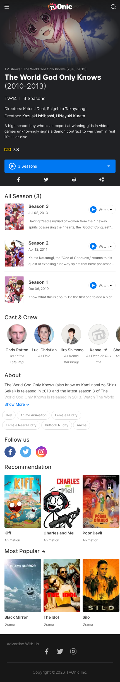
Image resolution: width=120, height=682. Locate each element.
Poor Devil (92, 533)
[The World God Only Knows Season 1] (14, 289)
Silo (86, 617)
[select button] (109, 166)
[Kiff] (22, 501)
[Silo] (101, 585)
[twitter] (25, 456)
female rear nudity (21, 425)
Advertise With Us (23, 643)
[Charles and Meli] (62, 501)
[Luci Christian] (44, 334)
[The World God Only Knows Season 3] (14, 216)
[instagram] (41, 456)
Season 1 (38, 282)
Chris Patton (17, 349)
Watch (104, 210)
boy (9, 415)
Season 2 (38, 243)
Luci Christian (44, 349)
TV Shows (12, 69)
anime (82, 425)
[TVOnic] (60, 6)
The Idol (51, 617)
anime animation (33, 415)
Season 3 (38, 206)
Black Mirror (16, 617)
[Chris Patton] (17, 334)
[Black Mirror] (22, 585)
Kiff (7, 533)
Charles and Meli (60, 533)
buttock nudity (56, 425)
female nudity (66, 415)
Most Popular (22, 551)
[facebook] (10, 456)
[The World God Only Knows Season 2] (14, 253)
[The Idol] (62, 585)
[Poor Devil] (101, 501)
